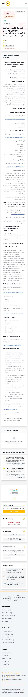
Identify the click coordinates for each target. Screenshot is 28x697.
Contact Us (5, 655)
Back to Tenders (19, 11)
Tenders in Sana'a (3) (7, 634)
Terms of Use (5, 661)
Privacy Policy (5, 664)
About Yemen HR (6, 658)
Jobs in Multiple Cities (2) (8, 616)
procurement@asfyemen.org (10, 409)
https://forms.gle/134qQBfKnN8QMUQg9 (15, 137)
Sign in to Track (14, 511)
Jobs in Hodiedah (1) (7, 618)
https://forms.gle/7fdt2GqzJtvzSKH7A (16, 166)
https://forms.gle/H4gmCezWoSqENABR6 (15, 119)
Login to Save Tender (14, 535)
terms (21, 691)
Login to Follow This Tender (14, 555)
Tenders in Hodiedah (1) (8, 642)
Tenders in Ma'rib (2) (7, 637)
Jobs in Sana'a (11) (7, 613)
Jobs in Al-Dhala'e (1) (7, 621)
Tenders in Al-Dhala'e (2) (8, 640)
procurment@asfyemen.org (18, 214)
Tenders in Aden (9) (7, 631)
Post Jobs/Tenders (6, 653)
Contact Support (6, 681)
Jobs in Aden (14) (6, 610)
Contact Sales (11, 677)
